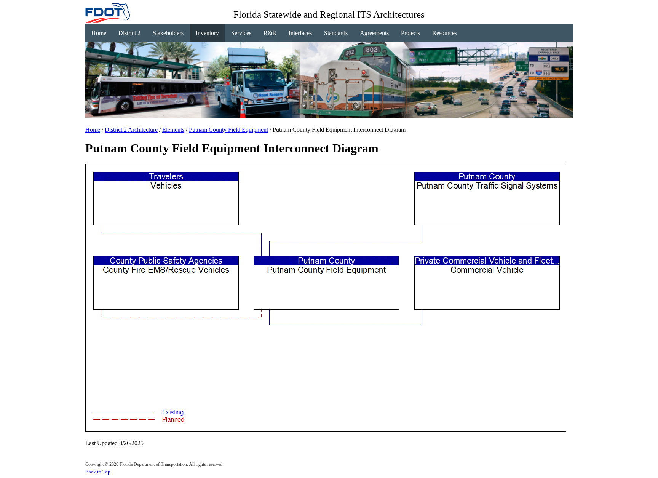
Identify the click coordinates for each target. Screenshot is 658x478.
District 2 (129, 33)
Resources (444, 33)
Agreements (374, 33)
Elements (173, 129)
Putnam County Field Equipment (228, 129)
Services (241, 33)
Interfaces (300, 33)
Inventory (207, 33)
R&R (270, 33)
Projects (410, 33)
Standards (336, 33)
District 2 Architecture (131, 129)
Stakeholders (168, 33)
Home (98, 33)
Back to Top (97, 472)
